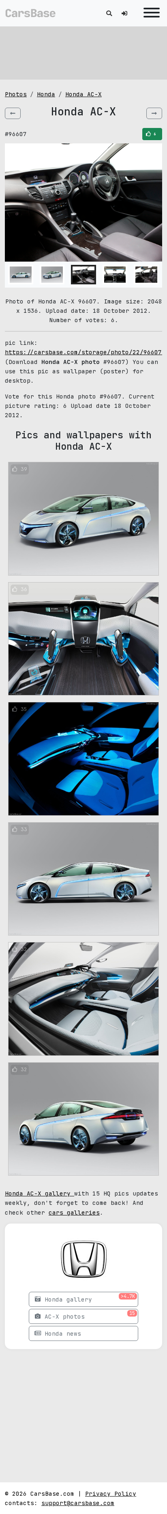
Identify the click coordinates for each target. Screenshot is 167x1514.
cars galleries (74, 1212)
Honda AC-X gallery (39, 1193)
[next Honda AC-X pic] (154, 113)
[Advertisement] (83, 52)
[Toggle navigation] (149, 13)
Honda (46, 94)
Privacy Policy (110, 1493)
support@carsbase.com (77, 1503)
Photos (16, 94)
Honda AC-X (83, 94)
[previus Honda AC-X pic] (13, 113)
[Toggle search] (109, 13)
